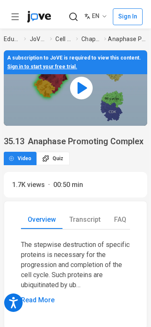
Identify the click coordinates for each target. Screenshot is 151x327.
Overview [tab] (42, 219)
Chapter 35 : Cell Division (91, 39)
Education (12, 39)
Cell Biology (64, 39)
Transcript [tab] (85, 219)
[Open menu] (15, 16)
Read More (38, 300)
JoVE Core (38, 39)
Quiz (57, 158)
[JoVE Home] (39, 17)
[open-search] (73, 17)
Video (24, 158)
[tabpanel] (75, 272)
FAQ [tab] (120, 219)
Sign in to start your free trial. (42, 67)
